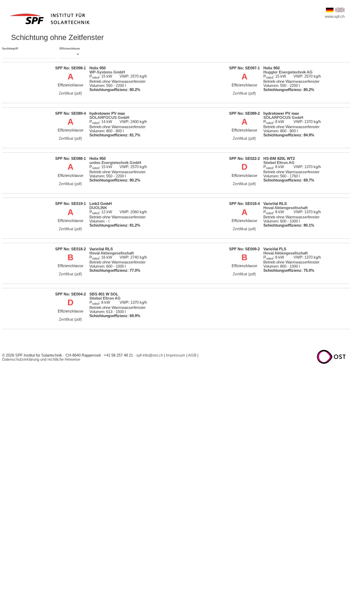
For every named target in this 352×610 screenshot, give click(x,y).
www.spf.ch (335, 16)
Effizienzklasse (70, 48)
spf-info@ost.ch (149, 355)
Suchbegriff (10, 48)
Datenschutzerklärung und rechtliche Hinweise (41, 359)
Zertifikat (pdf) (70, 93)
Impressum (175, 355)
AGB (192, 355)
